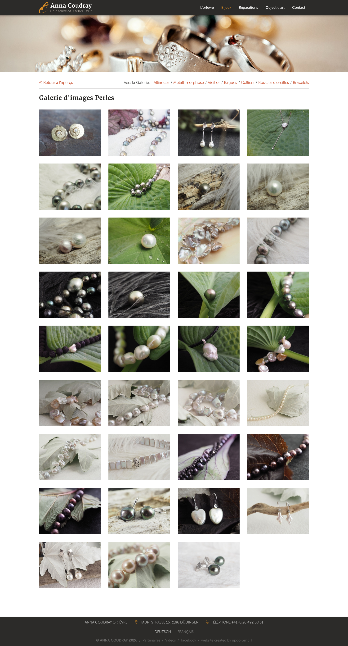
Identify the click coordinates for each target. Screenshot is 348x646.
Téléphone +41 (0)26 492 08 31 (237, 622)
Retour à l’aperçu (58, 82)
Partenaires (151, 640)
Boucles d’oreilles (273, 82)
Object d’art (275, 7)
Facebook (188, 640)
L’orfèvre (207, 7)
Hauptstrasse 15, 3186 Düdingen (169, 622)
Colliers (247, 82)
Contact (298, 7)
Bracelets (301, 82)
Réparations (248, 7)
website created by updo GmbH (226, 640)
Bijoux (226, 7)
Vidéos (170, 640)
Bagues (230, 82)
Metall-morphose (188, 82)
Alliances (161, 82)
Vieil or (214, 82)
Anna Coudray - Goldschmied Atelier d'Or (65, 7)
